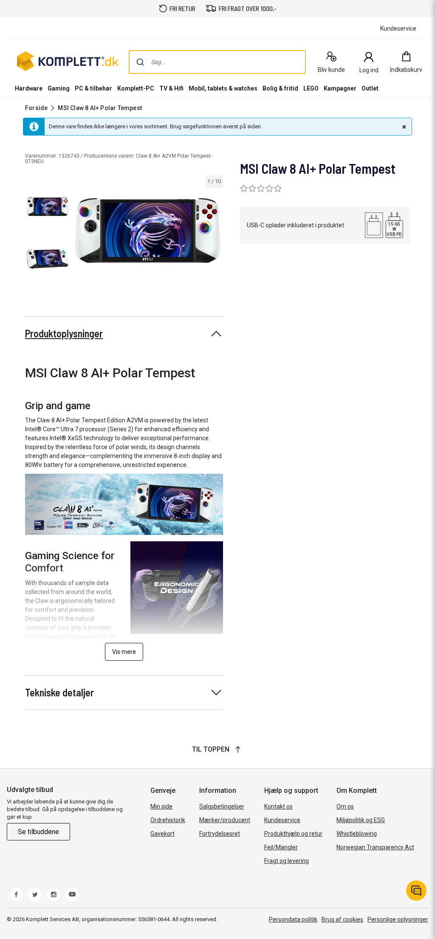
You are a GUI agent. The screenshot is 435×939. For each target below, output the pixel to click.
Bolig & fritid (280, 88)
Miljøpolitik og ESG (360, 820)
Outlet (370, 88)
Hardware (28, 88)
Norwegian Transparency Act (375, 847)
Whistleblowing (356, 833)
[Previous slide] (80, 232)
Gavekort (162, 833)
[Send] (140, 62)
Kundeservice (282, 820)
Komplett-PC (135, 88)
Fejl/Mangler (281, 847)
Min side (161, 806)
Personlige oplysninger (397, 919)
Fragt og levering (286, 860)
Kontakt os (278, 806)
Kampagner (340, 88)
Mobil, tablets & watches (223, 88)
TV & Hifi (171, 88)
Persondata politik (293, 919)
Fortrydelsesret (219, 833)
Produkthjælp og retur (293, 833)
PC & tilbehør (93, 88)
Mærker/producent (224, 820)
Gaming (59, 88)
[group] (148, 230)
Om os (345, 806)
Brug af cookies (342, 919)
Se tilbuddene (38, 832)
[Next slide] (215, 232)
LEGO (311, 88)
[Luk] (403, 126)
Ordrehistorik (167, 820)
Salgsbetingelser (221, 806)
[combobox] (217, 62)
